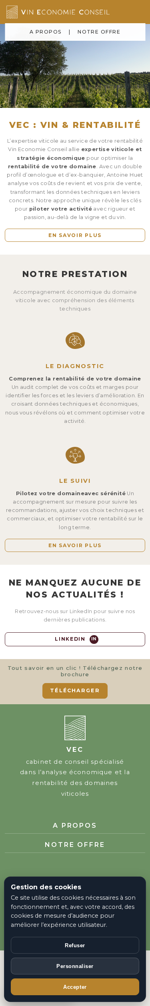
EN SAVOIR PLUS (75, 235)
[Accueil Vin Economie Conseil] (71, 12)
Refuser (75, 945)
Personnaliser (75, 966)
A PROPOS (46, 32)
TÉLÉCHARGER (75, 690)
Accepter (74, 987)
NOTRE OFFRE (99, 32)
